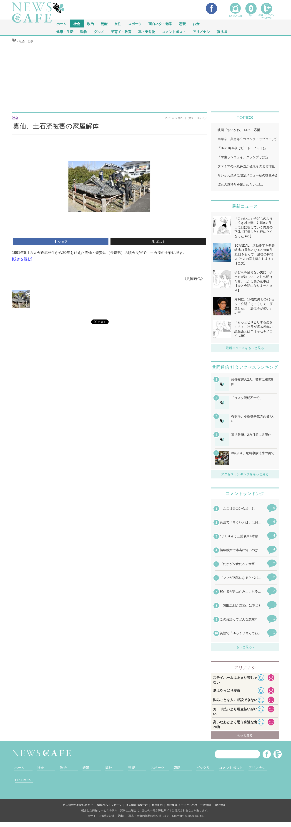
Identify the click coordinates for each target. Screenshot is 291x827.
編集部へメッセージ (109, 805)
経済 (86, 768)
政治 (90, 23)
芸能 (104, 23)
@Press (220, 805)
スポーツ (135, 23)
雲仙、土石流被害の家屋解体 (56, 126)
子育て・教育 (121, 31)
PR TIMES (23, 780)
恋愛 (182, 23)
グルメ (99, 31)
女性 (117, 23)
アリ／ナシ (201, 31)
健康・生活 (64, 31)
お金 (196, 23)
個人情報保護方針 (137, 805)
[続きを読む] (22, 259)
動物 (83, 31)
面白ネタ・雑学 (160, 23)
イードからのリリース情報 (194, 805)
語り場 (222, 31)
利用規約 (157, 805)
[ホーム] (14, 41)
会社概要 (172, 805)
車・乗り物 (146, 31)
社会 (76, 23)
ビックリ (203, 768)
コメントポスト (174, 31)
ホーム (19, 768)
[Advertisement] (145, 77)
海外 (108, 768)
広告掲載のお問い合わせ (78, 805)
